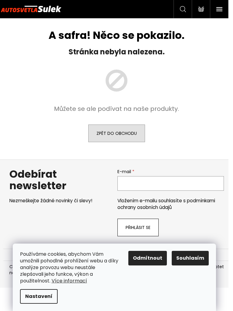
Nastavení (38, 296)
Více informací (69, 280)
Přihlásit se (138, 227)
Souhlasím (190, 258)
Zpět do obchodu (116, 133)
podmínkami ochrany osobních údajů (166, 203)
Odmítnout (147, 258)
